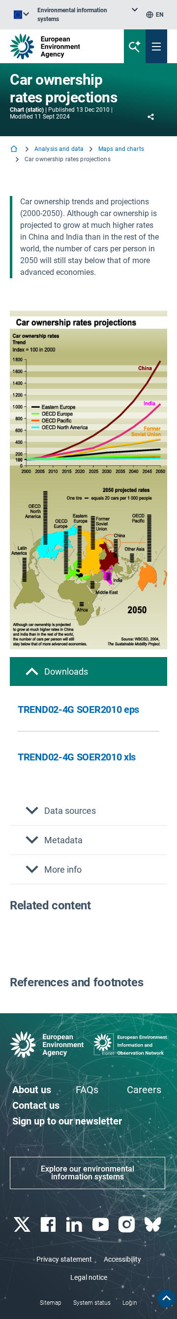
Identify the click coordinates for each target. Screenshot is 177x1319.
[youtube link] (101, 1225)
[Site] (60, 46)
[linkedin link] (75, 1225)
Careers (144, 1090)
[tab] (88, 671)
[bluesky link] (154, 1225)
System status (92, 1302)
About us (31, 1090)
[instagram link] (127, 1225)
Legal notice (88, 1277)
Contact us (35, 1105)
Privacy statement (64, 1259)
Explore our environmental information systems (87, 1172)
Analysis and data (59, 149)
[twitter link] (22, 1225)
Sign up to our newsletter (67, 1121)
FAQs (87, 1090)
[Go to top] (166, 1298)
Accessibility (122, 1259)
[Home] (15, 150)
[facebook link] (48, 1225)
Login (129, 1302)
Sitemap (50, 1302)
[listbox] (87, 14)
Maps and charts (121, 149)
